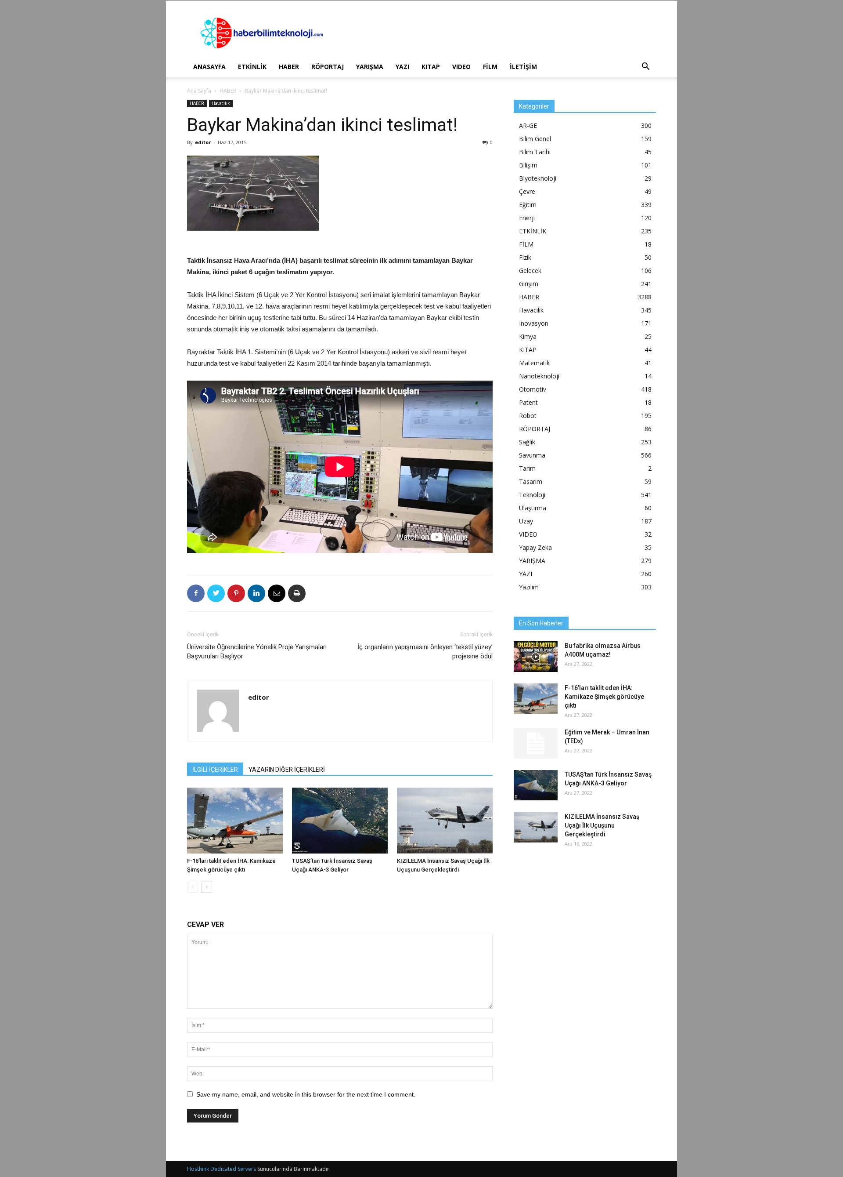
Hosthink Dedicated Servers (221, 1169)
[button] (645, 67)
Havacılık (221, 103)
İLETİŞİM (523, 66)
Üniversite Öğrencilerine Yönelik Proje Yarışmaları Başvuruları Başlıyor (257, 651)
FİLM (490, 66)
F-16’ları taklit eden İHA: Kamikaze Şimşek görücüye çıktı (604, 696)
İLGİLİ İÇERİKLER (215, 769)
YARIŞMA (369, 66)
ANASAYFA (209, 66)
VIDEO (461, 66)
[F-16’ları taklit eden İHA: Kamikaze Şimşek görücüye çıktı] (235, 821)
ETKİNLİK (252, 66)
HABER (289, 66)
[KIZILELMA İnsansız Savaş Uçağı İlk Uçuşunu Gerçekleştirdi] (445, 821)
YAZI (402, 66)
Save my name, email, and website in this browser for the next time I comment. (305, 1094)
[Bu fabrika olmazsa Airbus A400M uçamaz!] (536, 656)
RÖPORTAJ (327, 66)
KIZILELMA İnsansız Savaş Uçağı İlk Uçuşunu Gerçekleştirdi (602, 825)
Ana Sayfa (199, 90)
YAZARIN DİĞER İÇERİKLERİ (287, 769)
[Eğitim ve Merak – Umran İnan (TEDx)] (536, 743)
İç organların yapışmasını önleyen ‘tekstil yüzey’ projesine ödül (425, 651)
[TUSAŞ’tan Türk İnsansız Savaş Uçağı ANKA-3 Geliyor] (340, 821)
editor (203, 142)
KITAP (431, 66)
